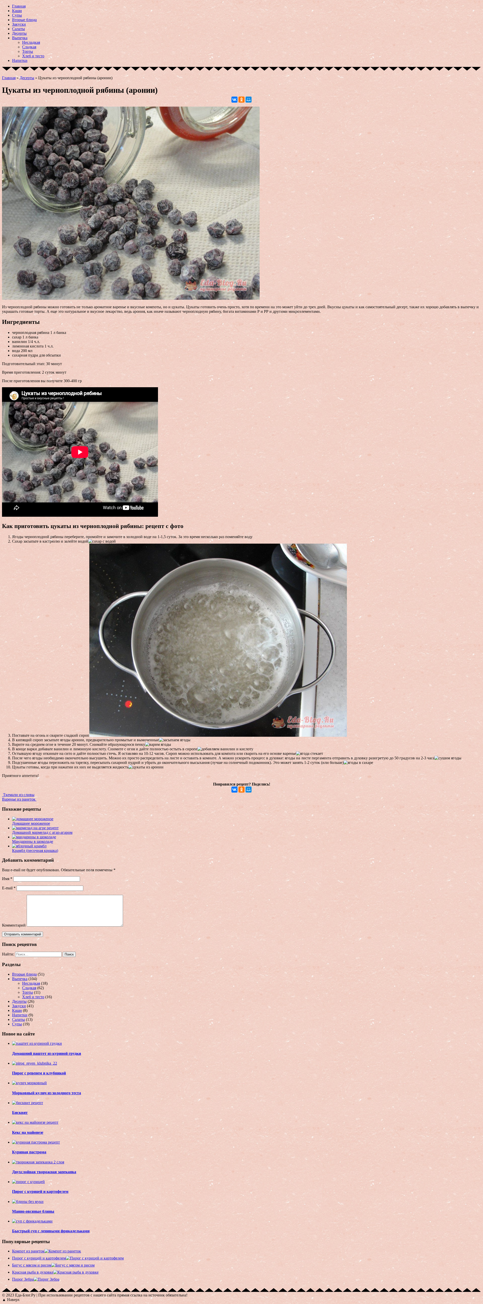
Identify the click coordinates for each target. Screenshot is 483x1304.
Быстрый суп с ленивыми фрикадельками (51, 1231)
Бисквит (20, 1112)
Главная (19, 6)
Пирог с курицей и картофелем (40, 1191)
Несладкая (31, 42)
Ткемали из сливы (18, 795)
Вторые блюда (24, 20)
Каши (17, 11)
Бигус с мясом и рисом (31, 1265)
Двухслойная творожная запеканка (44, 1172)
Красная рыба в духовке (32, 1272)
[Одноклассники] (241, 100)
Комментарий (14, 925)
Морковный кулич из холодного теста (46, 1093)
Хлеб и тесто (33, 56)
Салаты (18, 29)
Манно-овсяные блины (33, 1211)
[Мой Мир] (249, 100)
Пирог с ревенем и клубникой (39, 1073)
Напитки (19, 60)
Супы (17, 15)
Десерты (19, 33)
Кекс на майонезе (27, 1132)
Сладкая (29, 47)
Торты (27, 51)
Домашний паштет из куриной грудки (46, 1053)
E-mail (9, 888)
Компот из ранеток (28, 1251)
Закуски (19, 24)
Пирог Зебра (23, 1279)
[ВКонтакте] (234, 100)
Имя (7, 879)
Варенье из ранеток (19, 799)
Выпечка (19, 38)
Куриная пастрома (29, 1152)
